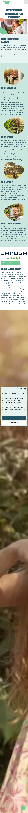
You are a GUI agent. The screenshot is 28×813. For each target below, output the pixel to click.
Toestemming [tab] (5, 393)
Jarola (21, 185)
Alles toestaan (14, 418)
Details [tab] (14, 393)
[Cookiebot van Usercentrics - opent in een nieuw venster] (20, 389)
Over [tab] (23, 393)
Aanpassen (13, 422)
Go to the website (8, 263)
